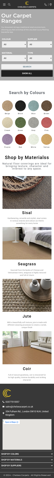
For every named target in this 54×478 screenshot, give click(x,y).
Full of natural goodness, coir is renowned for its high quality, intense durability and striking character (27, 377)
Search (27, 66)
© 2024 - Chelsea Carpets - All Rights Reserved (27, 475)
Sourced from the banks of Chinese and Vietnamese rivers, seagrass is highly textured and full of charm (27, 272)
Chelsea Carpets (27, 7)
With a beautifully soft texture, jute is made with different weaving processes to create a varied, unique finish (27, 324)
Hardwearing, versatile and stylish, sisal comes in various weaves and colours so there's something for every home (27, 220)
